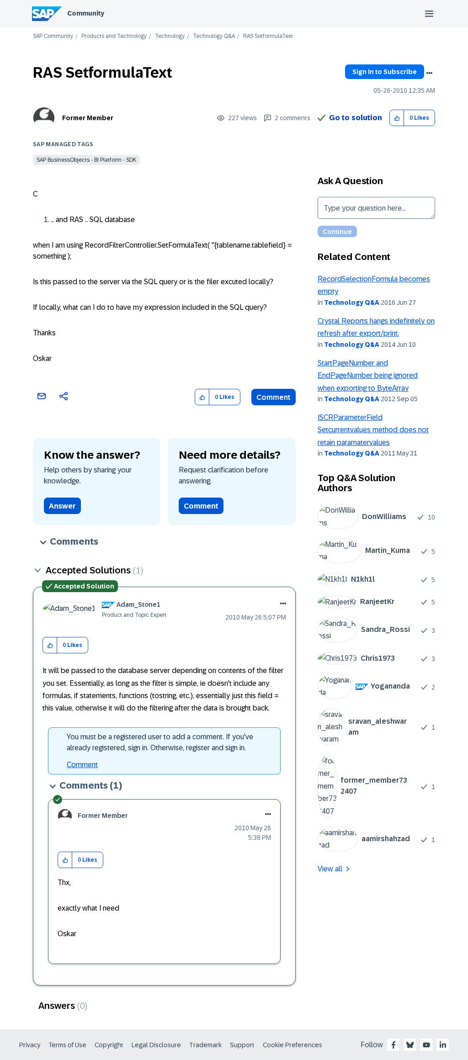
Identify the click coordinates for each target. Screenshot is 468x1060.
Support (242, 1045)
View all (330, 869)
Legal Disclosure (156, 1045)
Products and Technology (114, 36)
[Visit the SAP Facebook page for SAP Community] (393, 1045)
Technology (170, 36)
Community (85, 13)
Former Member (87, 118)
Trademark (205, 1045)
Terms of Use (67, 1045)
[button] (397, 118)
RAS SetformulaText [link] (268, 36)
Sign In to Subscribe (384, 71)
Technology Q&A (214, 36)
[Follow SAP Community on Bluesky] (410, 1045)
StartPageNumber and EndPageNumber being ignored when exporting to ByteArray (368, 375)
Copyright (109, 1045)
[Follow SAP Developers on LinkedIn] (443, 1045)
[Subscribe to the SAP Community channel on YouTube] (426, 1045)
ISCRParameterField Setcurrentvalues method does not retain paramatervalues (373, 429)
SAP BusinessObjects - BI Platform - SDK (86, 160)
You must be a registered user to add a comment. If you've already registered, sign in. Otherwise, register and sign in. (160, 742)
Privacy (29, 1045)
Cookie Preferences (292, 1045)
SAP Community (53, 36)
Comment (273, 397)
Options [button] (429, 73)
